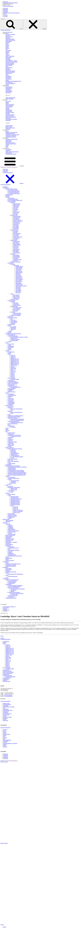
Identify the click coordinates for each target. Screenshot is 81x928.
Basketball (8, 42)
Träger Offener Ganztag (10, 40)
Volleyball (8, 55)
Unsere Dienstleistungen (10, 83)
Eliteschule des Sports (10, 142)
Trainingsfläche (9, 76)
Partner (7, 146)
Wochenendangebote (10, 64)
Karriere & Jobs (9, 126)
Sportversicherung (9, 125)
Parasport (7, 51)
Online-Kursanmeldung (10, 34)
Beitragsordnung (9, 88)
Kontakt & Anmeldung (10, 72)
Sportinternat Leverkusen (11, 136)
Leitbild (7, 102)
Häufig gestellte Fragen (10, 127)
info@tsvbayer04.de (8, 695)
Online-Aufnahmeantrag (10, 97)
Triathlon (7, 52)
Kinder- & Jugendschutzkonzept (12, 151)
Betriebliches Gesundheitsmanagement (13, 81)
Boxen (7, 43)
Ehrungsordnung (9, 91)
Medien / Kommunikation (11, 117)
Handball (7, 48)
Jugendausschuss (9, 110)
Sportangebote (8, 57)
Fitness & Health (9, 36)
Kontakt (6, 16)
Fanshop (6, 15)
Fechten (7, 45)
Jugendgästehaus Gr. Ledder (11, 60)
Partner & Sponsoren (10, 104)
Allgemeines (8, 150)
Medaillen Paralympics (10, 133)
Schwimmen (8, 59)
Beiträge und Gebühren (10, 70)
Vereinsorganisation (9, 105)
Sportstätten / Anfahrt (10, 112)
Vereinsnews (8, 120)
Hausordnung (8, 92)
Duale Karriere (9, 140)
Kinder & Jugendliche (10, 39)
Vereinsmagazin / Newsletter (11, 119)
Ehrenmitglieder (9, 111)
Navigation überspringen (5, 30)
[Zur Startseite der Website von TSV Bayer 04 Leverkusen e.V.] (9, 167)
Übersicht (7, 75)
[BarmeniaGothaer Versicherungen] (10, 2)
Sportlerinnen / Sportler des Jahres (12, 134)
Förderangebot (8, 141)
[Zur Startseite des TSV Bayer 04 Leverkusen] (7, 32)
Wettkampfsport (9, 41)
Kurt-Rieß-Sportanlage (10, 114)
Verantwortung (9, 149)
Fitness (7, 66)
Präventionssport (9, 67)
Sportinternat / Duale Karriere (11, 139)
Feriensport (8, 37)
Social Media (8, 118)
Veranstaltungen (9, 73)
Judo (6, 49)
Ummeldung (8, 89)
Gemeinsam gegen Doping (11, 135)
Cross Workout (9, 78)
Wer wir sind (8, 101)
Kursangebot (8, 69)
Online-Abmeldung (9, 98)
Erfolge (7, 131)
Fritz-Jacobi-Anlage (9, 115)
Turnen (7, 53)
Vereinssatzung (9, 90)
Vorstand (7, 107)
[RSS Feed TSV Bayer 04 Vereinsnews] (11, 12)
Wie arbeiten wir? (9, 82)
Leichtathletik (8, 50)
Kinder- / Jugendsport (10, 56)
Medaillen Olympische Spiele (11, 132)
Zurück (2, 635)
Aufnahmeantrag (9, 86)
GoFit (7, 74)
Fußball (7, 47)
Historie (7, 103)
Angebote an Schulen (10, 62)
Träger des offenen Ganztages (11, 61)
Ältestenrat (8, 109)
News (7, 147)
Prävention (8, 35)
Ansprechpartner (9, 106)
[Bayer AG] (5, 1)
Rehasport (8, 68)
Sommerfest (8, 128)
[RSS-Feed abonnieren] (8, 172)
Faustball (7, 44)
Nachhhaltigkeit (9, 152)
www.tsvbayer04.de (8, 696)
